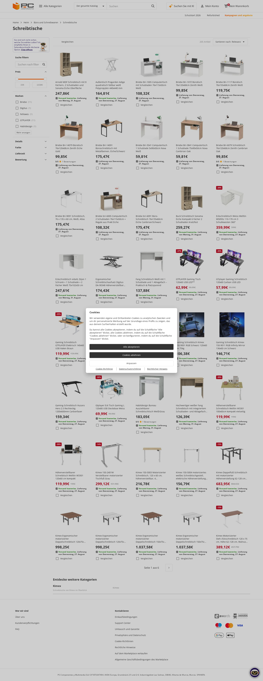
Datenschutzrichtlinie (130, 368)
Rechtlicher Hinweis (157, 368)
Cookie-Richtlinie (104, 368)
